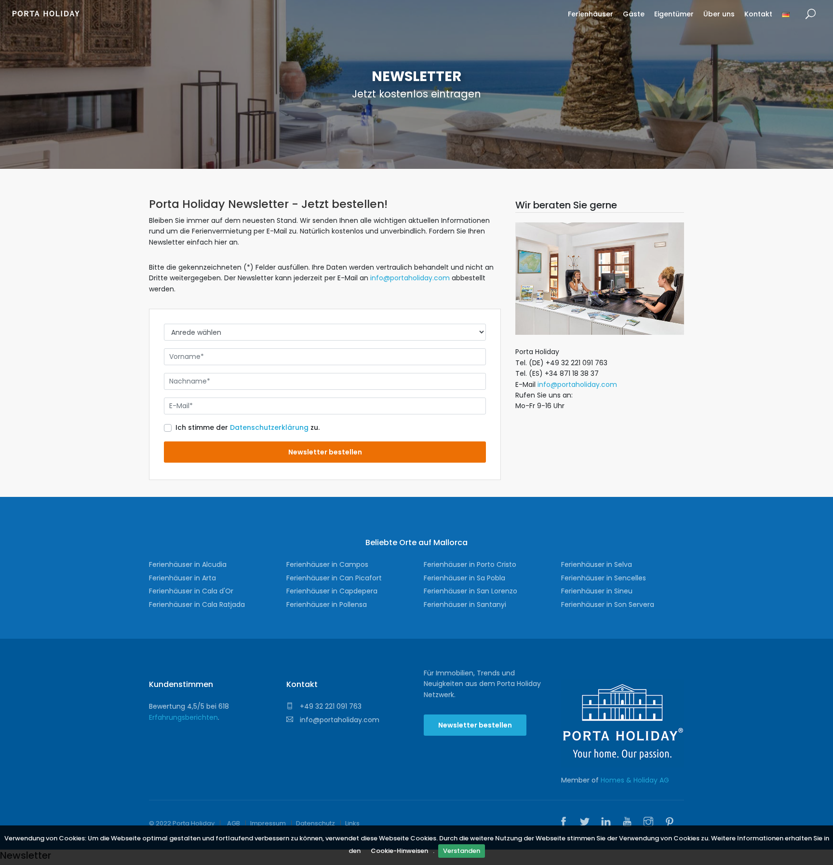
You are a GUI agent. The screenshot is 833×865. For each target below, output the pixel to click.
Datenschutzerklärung (269, 427)
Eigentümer (674, 14)
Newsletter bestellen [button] (475, 725)
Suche (811, 14)
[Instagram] (651, 822)
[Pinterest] (672, 822)
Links (352, 823)
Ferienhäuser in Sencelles (603, 578)
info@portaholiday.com (410, 278)
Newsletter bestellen (325, 452)
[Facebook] (566, 822)
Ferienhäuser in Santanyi (465, 604)
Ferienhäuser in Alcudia (188, 564)
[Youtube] (629, 822)
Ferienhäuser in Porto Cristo (470, 564)
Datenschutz (315, 823)
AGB (233, 823)
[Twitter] (587, 822)
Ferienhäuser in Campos (327, 564)
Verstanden (461, 850)
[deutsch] (785, 18)
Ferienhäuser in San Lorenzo (470, 591)
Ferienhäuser (590, 14)
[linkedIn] (608, 822)
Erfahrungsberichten (183, 717)
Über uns (719, 14)
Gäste (634, 14)
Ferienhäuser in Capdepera (331, 591)
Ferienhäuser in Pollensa (326, 604)
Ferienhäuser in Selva (596, 564)
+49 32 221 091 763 (330, 706)
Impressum (268, 823)
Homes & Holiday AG (635, 780)
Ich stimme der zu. (247, 427)
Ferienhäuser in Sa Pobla (464, 578)
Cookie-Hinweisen (399, 850)
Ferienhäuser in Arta (182, 578)
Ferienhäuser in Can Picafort (334, 578)
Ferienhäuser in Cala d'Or (191, 591)
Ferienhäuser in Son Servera (607, 604)
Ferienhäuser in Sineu (596, 591)
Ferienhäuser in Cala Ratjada (197, 604)
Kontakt (758, 14)
